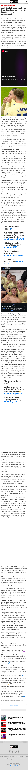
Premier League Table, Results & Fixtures (9, 756)
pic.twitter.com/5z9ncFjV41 (14, 239)
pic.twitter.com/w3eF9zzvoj (14, 255)
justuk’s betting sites (14, 765)
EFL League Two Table (8, 758)
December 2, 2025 (10, 247)
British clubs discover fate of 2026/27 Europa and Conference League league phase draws (17, 730)
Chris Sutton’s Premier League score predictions (16, 735)
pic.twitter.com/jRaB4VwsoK (14, 393)
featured (4, 702)
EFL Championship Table (20, 758)
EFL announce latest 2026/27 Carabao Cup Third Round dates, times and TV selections (17, 717)
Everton (23, 700)
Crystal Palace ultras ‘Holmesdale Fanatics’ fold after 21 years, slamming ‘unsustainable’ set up (17, 723)
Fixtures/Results (14, 760)
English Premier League (15, 700)
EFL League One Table (23, 756)
